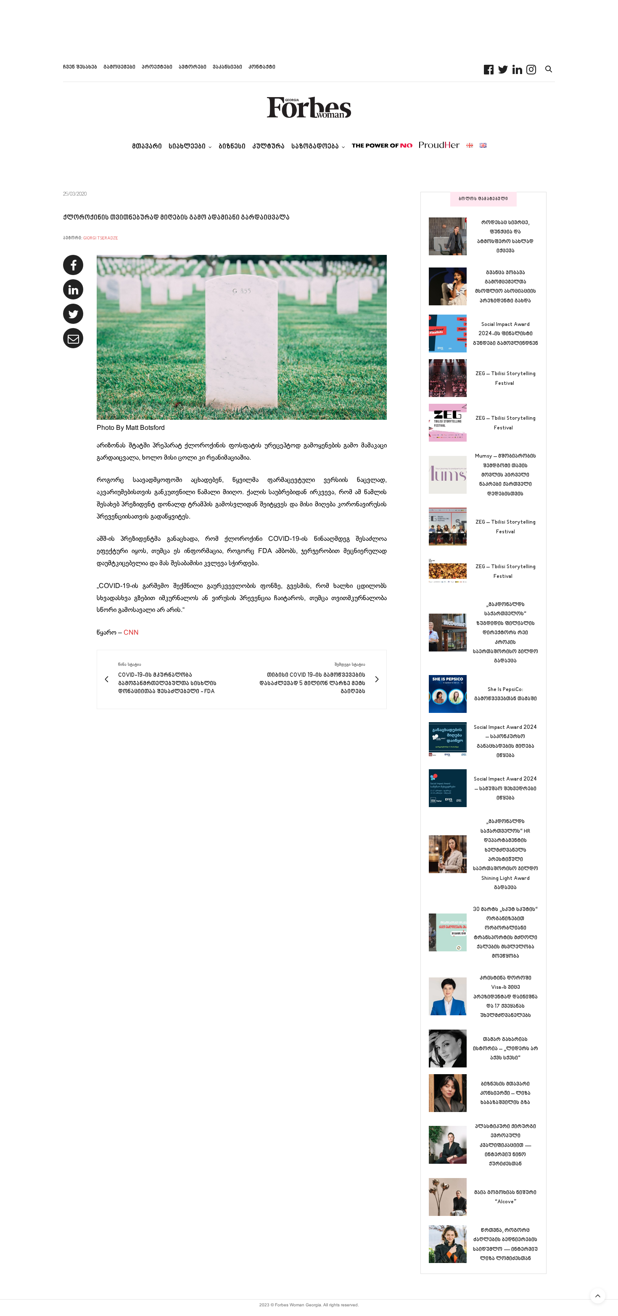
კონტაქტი (261, 67)
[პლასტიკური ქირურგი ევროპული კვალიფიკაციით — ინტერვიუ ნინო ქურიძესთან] (451, 1145)
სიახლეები (187, 147)
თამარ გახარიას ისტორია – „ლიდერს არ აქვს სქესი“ (505, 1049)
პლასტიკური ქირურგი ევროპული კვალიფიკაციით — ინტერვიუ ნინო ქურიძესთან (505, 1145)
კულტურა (268, 147)
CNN (131, 633)
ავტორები (192, 67)
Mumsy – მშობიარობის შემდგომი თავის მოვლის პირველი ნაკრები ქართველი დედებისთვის (505, 475)
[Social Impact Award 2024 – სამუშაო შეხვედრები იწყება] (451, 788)
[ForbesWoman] (309, 107)
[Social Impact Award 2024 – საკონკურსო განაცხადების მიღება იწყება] (451, 741)
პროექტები (157, 67)
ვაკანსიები (227, 67)
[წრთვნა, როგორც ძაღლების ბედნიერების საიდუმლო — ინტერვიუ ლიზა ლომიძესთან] (451, 1244)
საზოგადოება (315, 147)
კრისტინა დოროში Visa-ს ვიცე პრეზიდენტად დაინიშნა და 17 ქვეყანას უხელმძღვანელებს (505, 997)
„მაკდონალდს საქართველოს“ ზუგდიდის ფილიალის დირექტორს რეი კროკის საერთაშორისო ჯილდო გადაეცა (505, 633)
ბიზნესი (232, 147)
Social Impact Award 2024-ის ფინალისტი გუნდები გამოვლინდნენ (505, 334)
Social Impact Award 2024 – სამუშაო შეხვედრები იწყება (505, 789)
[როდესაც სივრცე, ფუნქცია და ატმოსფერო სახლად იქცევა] (451, 236)
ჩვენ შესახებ (80, 67)
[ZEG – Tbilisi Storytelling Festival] (451, 378)
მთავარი (147, 147)
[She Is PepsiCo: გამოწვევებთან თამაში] (451, 694)
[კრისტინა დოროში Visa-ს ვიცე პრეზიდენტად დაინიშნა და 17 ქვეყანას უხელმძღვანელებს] (451, 996)
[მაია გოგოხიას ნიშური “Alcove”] (451, 1197)
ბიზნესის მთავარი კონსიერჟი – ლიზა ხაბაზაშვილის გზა (505, 1094)
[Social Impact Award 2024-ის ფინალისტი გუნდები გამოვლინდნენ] (451, 333)
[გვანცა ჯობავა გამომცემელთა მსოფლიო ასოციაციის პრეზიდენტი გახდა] (451, 286)
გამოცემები (119, 67)
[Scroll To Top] (597, 1295)
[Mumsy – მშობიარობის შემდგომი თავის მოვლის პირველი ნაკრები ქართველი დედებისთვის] (451, 475)
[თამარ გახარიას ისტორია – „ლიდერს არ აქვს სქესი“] (451, 1048)
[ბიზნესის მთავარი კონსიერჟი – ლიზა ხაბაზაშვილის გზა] (451, 1093)
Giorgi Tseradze (100, 238)
